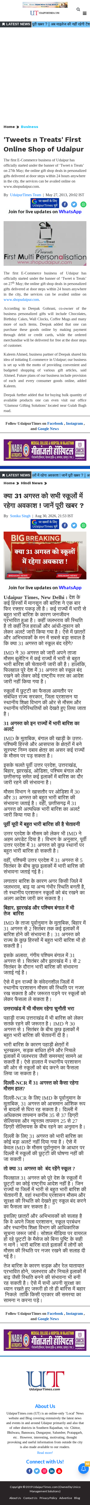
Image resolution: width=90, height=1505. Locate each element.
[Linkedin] (52, 1471)
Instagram (74, 423)
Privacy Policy (48, 1498)
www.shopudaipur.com (21, 299)
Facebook (55, 423)
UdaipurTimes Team (25, 195)
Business (29, 126)
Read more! (45, 1453)
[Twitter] (37, 1471)
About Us (45, 1406)
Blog (77, 1498)
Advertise (65, 1498)
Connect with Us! (45, 1461)
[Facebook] (29, 1471)
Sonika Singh (20, 516)
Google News (48, 429)
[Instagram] (44, 1471)
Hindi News (32, 483)
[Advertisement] (45, 76)
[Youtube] (59, 1471)
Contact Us (30, 1498)
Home (9, 126)
